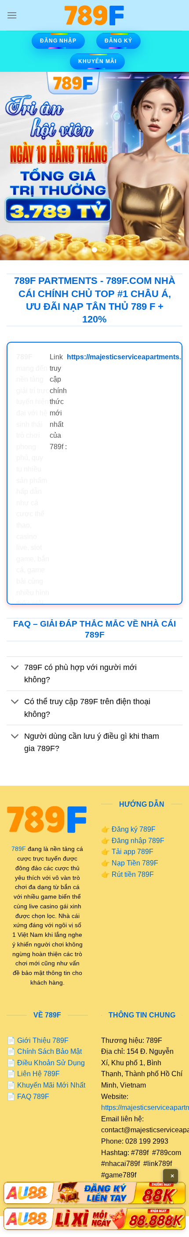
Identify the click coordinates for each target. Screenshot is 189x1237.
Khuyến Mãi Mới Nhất (51, 1085)
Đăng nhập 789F (138, 840)
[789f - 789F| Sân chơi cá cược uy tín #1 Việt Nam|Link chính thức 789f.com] (94, 15)
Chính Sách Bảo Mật (49, 1051)
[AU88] (94, 1193)
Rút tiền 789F (133, 874)
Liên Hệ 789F (38, 1074)
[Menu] (12, 15)
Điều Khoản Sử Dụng (51, 1063)
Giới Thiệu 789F (43, 1040)
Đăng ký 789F (134, 829)
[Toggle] (15, 668)
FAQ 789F (33, 1096)
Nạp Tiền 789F (135, 863)
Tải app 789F (132, 851)
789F (18, 849)
